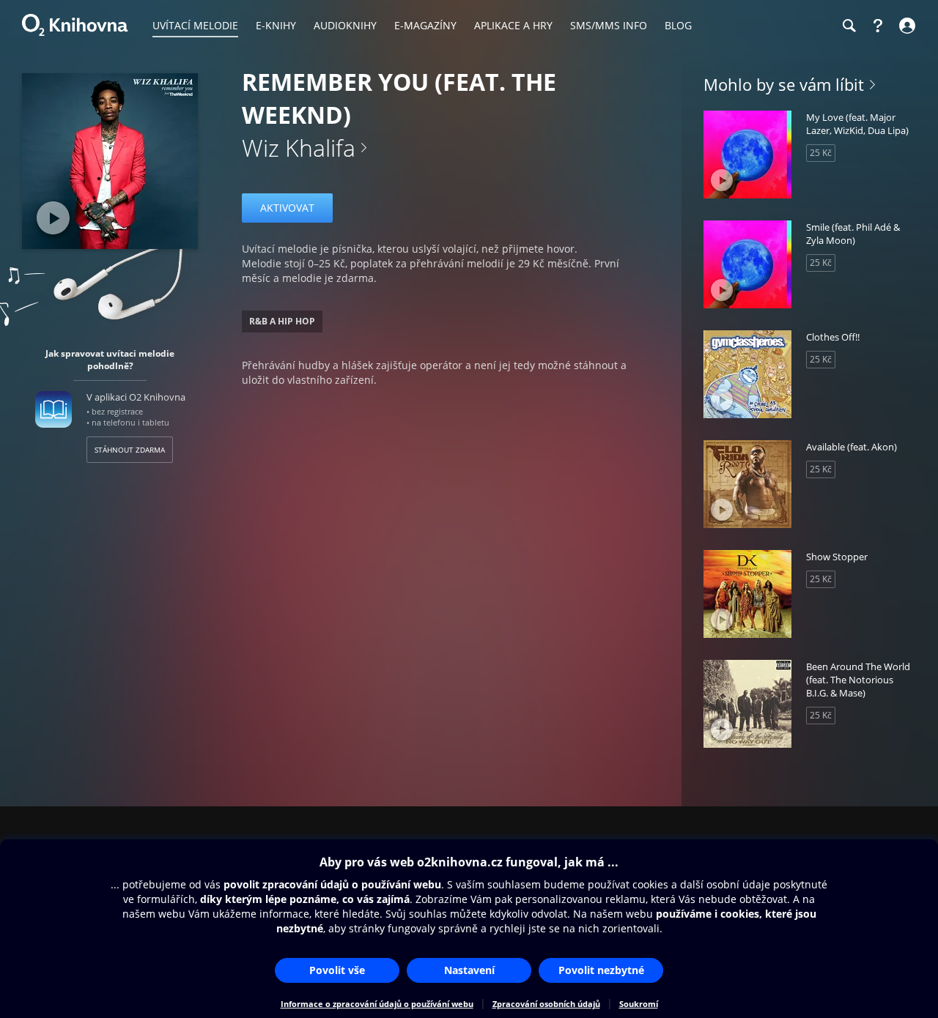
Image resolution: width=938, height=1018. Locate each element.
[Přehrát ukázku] (53, 217)
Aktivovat (287, 208)
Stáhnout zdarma (130, 450)
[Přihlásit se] (905, 25)
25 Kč (821, 152)
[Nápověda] (878, 25)
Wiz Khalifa (298, 147)
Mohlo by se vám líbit (784, 84)
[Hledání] (848, 25)
